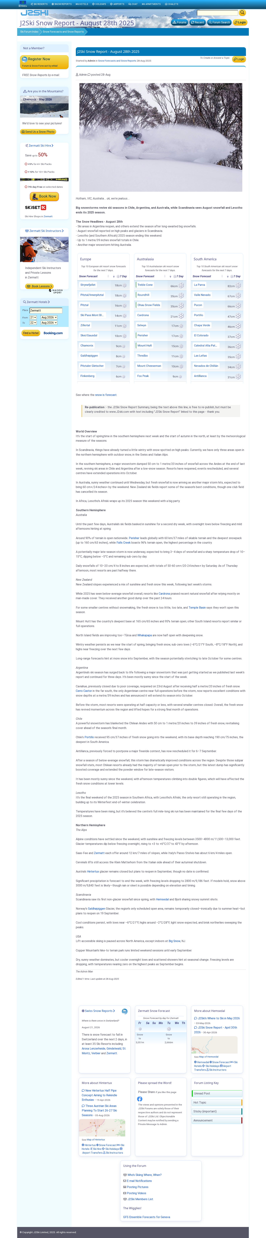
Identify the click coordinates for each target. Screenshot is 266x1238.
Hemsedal (162, 899)
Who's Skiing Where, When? (145, 1175)
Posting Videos (136, 1193)
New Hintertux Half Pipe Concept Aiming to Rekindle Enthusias (99, 1095)
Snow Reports (62, 4)
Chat (135, 4)
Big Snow (174, 941)
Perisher (134, 538)
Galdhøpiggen (96, 908)
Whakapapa (144, 635)
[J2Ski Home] (34, 15)
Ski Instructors (217, 1069)
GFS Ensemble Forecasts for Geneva (146, 1217)
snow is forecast (106, 395)
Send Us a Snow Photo (39, 131)
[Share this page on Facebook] (139, 1098)
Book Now (47, 196)
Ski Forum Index (29, 31)
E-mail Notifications (139, 1181)
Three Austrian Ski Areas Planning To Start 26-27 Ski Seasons (99, 1110)
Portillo (89, 737)
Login (240, 59)
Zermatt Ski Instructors (45, 231)
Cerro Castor (84, 691)
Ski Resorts (40, 4)
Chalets (173, 4)
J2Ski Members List (140, 1199)
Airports (118, 4)
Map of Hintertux (96, 1139)
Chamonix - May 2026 (37, 99)
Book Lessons (40, 286)
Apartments (153, 4)
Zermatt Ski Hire (40, 146)
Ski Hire (97, 1148)
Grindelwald (114, 1048)
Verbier (95, 1053)
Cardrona (164, 593)
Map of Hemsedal (208, 1056)
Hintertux (93, 871)
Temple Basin (197, 607)
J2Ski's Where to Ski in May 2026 (218, 1018)
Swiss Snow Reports (99, 1011)
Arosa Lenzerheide (93, 1048)
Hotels (83, 4)
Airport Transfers (92, 1152)
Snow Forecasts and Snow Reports (63, 31)
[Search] (242, 12)
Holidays (101, 4)
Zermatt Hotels (36, 302)
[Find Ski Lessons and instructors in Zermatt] (44, 249)
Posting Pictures (137, 1187)
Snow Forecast (221, 1062)
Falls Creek (124, 542)
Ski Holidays (212, 1065)
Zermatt (99, 853)
